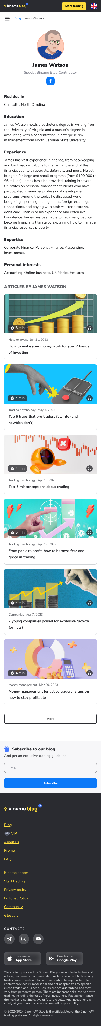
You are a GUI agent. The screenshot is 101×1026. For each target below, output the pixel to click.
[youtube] (38, 939)
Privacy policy (15, 889)
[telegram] (9, 939)
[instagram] (24, 939)
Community (13, 906)
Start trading (74, 6)
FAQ (7, 859)
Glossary (11, 915)
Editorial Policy (16, 898)
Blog (8, 824)
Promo (9, 850)
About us (11, 842)
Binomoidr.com (16, 872)
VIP (14, 833)
